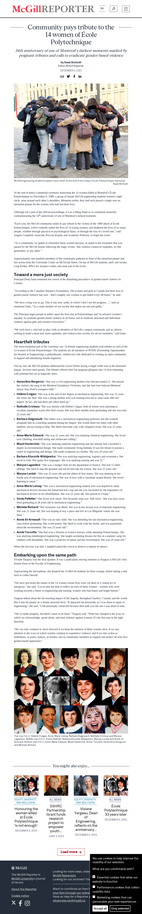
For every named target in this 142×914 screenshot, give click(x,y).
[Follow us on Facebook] (20, 904)
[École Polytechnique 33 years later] (116, 785)
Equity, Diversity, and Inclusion (25, 801)
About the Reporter (24, 889)
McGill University (22, 878)
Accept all (100, 908)
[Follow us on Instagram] (27, 904)
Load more (69, 852)
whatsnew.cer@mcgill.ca (69, 900)
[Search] (113, 9)
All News (55, 799)
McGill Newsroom (64, 875)
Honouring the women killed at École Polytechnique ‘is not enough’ (26, 817)
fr (102, 8)
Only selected (120, 908)
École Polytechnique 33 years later (115, 810)
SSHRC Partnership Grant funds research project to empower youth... (56, 818)
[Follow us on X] (13, 902)
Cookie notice (20, 895)
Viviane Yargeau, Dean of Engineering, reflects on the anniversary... (86, 819)
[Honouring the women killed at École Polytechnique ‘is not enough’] (26, 785)
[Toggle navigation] (126, 9)
